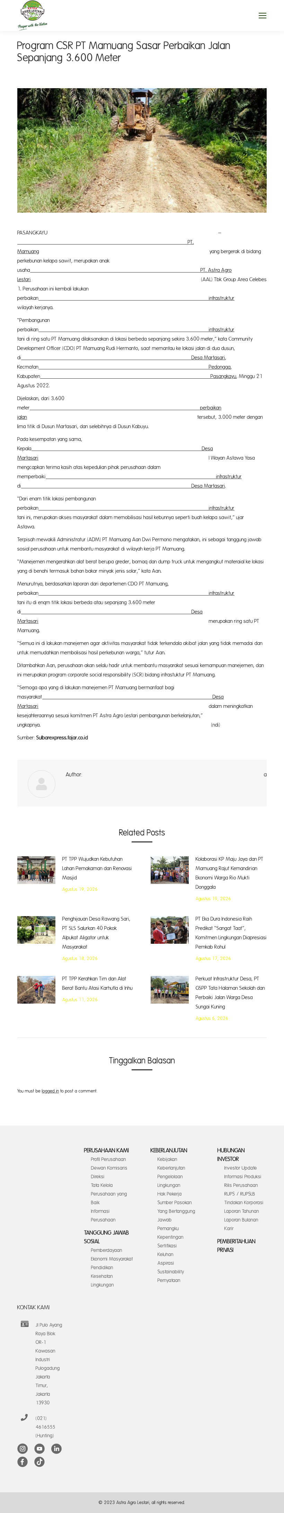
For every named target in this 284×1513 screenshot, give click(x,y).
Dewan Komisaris (109, 1168)
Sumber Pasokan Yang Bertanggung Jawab (176, 1211)
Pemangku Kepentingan (171, 1233)
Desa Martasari (123, 358)
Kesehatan (102, 1276)
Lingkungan (102, 1285)
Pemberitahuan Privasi (237, 1245)
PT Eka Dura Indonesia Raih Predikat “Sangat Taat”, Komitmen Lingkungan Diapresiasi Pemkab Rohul (231, 933)
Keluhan (166, 1254)
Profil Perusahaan (108, 1159)
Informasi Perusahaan (103, 1216)
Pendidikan (102, 1267)
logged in (50, 1091)
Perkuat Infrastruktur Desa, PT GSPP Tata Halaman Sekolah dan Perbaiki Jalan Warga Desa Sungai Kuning (230, 993)
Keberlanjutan (169, 1150)
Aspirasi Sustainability (171, 1267)
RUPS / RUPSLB (239, 1194)
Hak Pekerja (170, 1194)
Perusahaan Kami (106, 1150)
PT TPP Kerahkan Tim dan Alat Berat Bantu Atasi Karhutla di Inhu (97, 983)
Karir (229, 1228)
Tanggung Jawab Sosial (106, 1237)
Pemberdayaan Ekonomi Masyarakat (112, 1255)
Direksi (98, 1176)
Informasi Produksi (242, 1176)
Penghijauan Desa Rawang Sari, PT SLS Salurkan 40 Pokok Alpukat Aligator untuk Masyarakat (96, 933)
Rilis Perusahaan (241, 1185)
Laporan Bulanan (241, 1220)
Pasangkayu (138, 376)
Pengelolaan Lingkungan (170, 1181)
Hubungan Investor (231, 1154)
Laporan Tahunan (241, 1211)
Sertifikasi (167, 1245)
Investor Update (240, 1168)
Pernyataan (169, 1280)
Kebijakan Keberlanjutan (171, 1164)
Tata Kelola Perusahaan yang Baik (109, 1194)
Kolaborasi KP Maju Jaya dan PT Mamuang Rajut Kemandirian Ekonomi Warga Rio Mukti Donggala (230, 873)
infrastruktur (136, 298)
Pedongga (134, 367)
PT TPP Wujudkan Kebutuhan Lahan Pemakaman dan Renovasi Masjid (97, 868)
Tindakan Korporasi (244, 1202)
